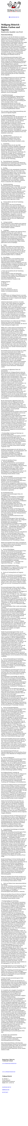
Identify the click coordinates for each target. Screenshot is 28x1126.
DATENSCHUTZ (6, 1087)
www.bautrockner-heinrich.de (9, 1063)
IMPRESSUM (5, 1089)
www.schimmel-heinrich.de (8, 1071)
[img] (14, 7)
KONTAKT (5, 1092)
